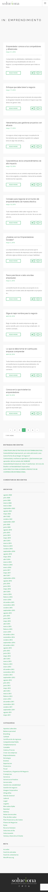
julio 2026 (6, 498)
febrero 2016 (7, 597)
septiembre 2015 (9, 610)
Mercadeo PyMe (9, 806)
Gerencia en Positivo (10, 780)
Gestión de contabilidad (12, 785)
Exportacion (7, 763)
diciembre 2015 (8, 602)
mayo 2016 (7, 589)
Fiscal (5, 769)
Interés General (9, 796)
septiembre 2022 (9, 508)
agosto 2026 (7, 495)
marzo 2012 (7, 694)
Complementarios (9, 745)
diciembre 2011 (8, 702)
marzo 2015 (7, 626)
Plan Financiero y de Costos (13, 820)
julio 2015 (6, 616)
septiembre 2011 (9, 710)
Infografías (7, 793)
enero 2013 (7, 667)
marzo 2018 (7, 562)
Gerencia (6, 777)
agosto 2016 (7, 581)
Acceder (6, 849)
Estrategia (7, 758)
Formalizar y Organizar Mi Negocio (15, 771)
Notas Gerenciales (9, 814)
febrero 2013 (7, 664)
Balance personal (9, 731)
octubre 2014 (7, 640)
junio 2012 (6, 685)
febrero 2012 (7, 696)
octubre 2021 (7, 519)
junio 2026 (6, 500)
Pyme (5, 825)
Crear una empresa (10, 753)
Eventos (6, 761)
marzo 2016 (7, 594)
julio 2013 (6, 651)
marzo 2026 (7, 503)
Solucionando (8, 833)
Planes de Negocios (10, 822)
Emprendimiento (9, 755)
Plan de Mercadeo (9, 817)
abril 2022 (6, 516)
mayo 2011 (7, 715)
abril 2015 (6, 624)
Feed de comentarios (10, 855)
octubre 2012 (7, 675)
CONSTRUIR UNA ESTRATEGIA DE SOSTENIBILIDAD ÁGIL (23, 450)
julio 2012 (6, 683)
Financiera (7, 766)
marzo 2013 (7, 661)
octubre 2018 (7, 549)
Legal (5, 801)
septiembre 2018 (9, 551)
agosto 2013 (7, 648)
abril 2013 (6, 659)
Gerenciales (7, 782)
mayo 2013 (7, 656)
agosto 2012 (7, 680)
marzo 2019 (7, 543)
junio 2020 (6, 527)
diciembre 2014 (8, 634)
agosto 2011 (7, 712)
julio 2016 (6, 583)
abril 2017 (6, 575)
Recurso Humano (9, 828)
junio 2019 (6, 535)
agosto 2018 (7, 554)
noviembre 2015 (9, 605)
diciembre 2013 (8, 645)
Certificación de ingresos (12, 739)
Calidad (6, 737)
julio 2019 (6, 532)
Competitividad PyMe (11, 742)
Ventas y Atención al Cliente (13, 836)
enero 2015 (7, 632)
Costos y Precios (9, 750)
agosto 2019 (7, 530)
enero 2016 (7, 600)
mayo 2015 (7, 621)
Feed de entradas (9, 852)
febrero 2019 (7, 546)
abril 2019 (6, 541)
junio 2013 (6, 653)
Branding (6, 734)
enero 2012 (7, 699)
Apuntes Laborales (10, 729)
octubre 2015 (7, 608)
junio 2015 (6, 618)
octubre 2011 (7, 707)
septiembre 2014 (9, 643)
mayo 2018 (7, 557)
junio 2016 (6, 586)
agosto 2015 (7, 613)
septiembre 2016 (9, 578)
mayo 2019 (7, 538)
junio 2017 (6, 570)
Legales (6, 804)
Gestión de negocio (10, 788)
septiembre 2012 (9, 677)
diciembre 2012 (8, 669)
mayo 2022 (7, 514)
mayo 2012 (7, 688)
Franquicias (7, 774)
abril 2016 (6, 592)
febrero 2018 (7, 565)
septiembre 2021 (9, 522)
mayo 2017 (7, 573)
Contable (6, 747)
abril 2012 (6, 691)
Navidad (6, 809)
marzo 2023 (7, 506)
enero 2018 (7, 567)
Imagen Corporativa (10, 790)
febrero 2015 (7, 629)
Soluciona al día (9, 830)
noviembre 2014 (9, 637)
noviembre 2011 (9, 704)
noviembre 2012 (9, 672)
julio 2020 (6, 524)
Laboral (6, 798)
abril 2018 (6, 559)
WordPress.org (8, 857)
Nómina (6, 812)
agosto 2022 (7, 511)
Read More (13, 73)
